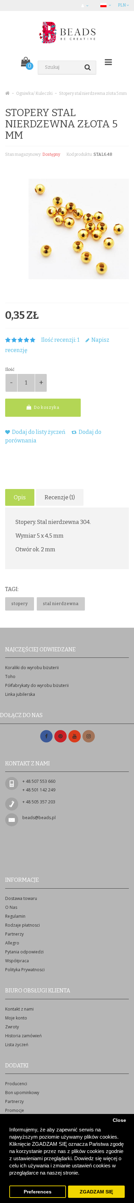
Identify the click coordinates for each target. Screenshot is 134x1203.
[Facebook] (46, 736)
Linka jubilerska (20, 694)
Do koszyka (46, 407)
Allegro (12, 943)
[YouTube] (74, 736)
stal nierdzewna (61, 603)
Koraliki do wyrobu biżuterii (32, 668)
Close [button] (119, 1120)
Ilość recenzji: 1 (60, 340)
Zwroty (12, 1027)
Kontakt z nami (19, 1009)
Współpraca (17, 961)
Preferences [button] (38, 1191)
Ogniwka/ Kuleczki (34, 93)
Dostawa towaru (21, 898)
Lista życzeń (16, 1045)
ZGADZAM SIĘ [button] (96, 1191)
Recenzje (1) (60, 497)
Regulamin (15, 916)
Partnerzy (14, 934)
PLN (122, 5)
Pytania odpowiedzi (24, 952)
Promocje (14, 1110)
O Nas (11, 907)
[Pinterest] (60, 736)
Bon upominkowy (22, 1092)
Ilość (9, 369)
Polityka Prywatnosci (25, 970)
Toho (10, 676)
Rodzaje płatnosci (22, 925)
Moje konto (16, 1018)
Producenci (16, 1084)
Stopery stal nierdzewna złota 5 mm (93, 93)
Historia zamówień (23, 1036)
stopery (19, 603)
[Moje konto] (85, 5)
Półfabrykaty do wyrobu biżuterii (37, 685)
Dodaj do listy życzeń (38, 432)
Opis (20, 497)
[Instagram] (88, 736)
